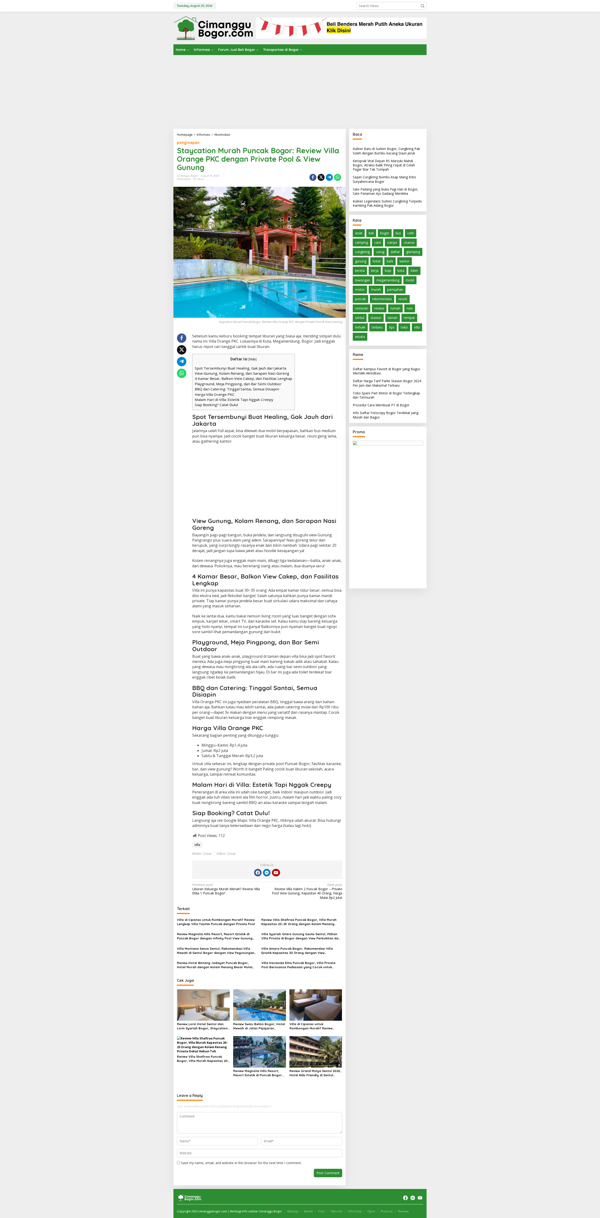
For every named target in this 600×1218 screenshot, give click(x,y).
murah (376, 289)
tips (391, 327)
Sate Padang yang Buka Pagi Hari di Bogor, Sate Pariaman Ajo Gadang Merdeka (385, 191)
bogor (384, 233)
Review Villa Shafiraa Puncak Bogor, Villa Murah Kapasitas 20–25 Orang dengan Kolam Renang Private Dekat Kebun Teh (299, 922)
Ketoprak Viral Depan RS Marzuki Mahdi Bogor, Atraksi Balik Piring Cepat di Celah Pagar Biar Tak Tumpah (384, 164)
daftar (395, 252)
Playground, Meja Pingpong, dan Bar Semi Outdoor (238, 383)
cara (377, 242)
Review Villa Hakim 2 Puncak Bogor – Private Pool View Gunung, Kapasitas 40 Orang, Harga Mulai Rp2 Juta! (307, 891)
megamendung (387, 280)
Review (403, 1211)
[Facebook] (258, 872)
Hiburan (336, 1211)
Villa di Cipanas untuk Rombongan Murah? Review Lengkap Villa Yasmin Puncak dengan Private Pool (216, 922)
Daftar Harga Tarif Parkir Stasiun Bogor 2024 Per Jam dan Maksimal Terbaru (387, 383)
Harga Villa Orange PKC (215, 394)
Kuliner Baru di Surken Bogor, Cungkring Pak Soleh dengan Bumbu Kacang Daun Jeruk (386, 150)
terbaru (377, 327)
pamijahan (395, 289)
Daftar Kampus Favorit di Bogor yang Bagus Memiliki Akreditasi (386, 371)
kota (401, 270)
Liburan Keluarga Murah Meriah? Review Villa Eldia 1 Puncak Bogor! (226, 889)
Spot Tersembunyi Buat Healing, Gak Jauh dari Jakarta (240, 368)
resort (402, 299)
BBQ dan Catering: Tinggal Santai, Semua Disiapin (237, 389)
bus (398, 233)
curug (380, 252)
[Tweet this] (321, 177)
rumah (395, 308)
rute (410, 308)
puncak (360, 299)
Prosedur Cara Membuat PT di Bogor (381, 405)
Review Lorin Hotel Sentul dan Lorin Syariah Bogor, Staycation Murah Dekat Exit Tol (202, 1026)
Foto (321, 1211)
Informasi (355, 1211)
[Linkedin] (266, 872)
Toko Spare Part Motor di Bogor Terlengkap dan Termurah (386, 395)
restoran (361, 308)
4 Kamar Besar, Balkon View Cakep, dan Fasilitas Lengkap (243, 378)
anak (358, 233)
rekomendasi (382, 299)
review (379, 308)
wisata (360, 336)
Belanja (292, 1211)
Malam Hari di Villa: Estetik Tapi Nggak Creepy (234, 399)
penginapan (188, 142)
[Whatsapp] (337, 177)
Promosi (387, 1211)
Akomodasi (184, 179)
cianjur (392, 242)
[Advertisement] (300, 90)
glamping (413, 252)
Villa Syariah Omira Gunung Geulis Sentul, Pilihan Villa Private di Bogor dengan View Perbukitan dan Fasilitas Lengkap (300, 936)
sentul (359, 317)
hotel (376, 261)
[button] (423, 6)
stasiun (376, 317)
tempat (409, 317)
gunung (360, 261)
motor (360, 289)
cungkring (362, 252)
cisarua (409, 242)
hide (252, 359)
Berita (308, 1211)
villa (197, 844)
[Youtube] (276, 872)
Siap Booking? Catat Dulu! (216, 404)
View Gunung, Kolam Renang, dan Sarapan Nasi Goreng (242, 373)
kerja (375, 270)
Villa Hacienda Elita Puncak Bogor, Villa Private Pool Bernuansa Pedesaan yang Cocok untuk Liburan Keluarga (298, 965)
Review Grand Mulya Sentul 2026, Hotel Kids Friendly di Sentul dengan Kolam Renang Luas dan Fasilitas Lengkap (315, 1073)
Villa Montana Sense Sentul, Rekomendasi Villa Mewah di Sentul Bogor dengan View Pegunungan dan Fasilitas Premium (215, 951)
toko (404, 327)
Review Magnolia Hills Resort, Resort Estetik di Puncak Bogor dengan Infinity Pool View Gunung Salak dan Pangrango (214, 936)
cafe (410, 233)
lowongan (362, 280)
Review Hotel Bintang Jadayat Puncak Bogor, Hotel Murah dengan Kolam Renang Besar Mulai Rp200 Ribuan (214, 965)
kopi (388, 270)
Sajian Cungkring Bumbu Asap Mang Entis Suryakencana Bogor (384, 179)
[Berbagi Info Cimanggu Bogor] (213, 27)
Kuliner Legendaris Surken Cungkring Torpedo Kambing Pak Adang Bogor (387, 203)
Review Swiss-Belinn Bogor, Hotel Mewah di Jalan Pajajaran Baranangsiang (259, 1026)
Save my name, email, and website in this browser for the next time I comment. (241, 1163)
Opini (371, 1211)
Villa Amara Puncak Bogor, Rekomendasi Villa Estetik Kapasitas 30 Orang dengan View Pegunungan (297, 951)
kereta (360, 270)
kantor (404, 261)
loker (414, 270)
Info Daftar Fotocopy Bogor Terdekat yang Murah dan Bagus (385, 415)
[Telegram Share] (329, 177)
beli (371, 233)
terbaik (360, 327)
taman (393, 317)
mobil (410, 280)
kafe (390, 261)
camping (361, 242)
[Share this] (312, 177)
